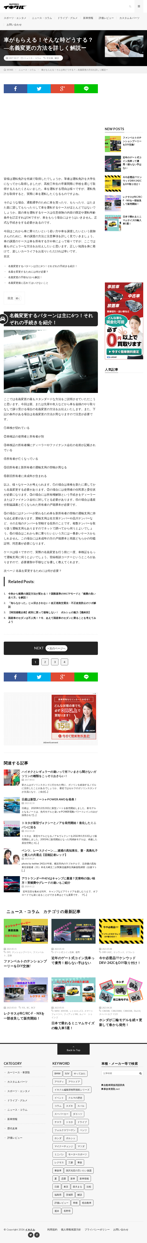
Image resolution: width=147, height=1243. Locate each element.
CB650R (106, 1011)
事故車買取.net (111, 1088)
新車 (72, 1178)
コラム (57, 1105)
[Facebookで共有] (15, 88)
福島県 (57, 1194)
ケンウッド (118, 952)
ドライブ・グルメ (68, 17)
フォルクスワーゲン (64, 1130)
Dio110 (137, 1011)
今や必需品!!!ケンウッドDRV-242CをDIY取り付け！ (132, 180)
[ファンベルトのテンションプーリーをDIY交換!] (113, 144)
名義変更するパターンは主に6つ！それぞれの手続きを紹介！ (42, 266)
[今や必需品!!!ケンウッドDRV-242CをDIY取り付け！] (113, 183)
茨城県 (69, 1194)
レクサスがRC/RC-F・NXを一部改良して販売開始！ (133, 200)
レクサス (59, 1162)
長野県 (67, 1210)
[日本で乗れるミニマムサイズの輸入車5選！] (113, 223)
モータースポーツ (77, 1154)
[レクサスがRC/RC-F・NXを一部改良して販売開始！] (113, 203)
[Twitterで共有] (39, 88)
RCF (33, 1008)
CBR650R (127, 1011)
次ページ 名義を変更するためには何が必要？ (33, 570)
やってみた (80, 1073)
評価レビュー (106, 17)
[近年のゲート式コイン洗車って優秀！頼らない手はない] (113, 164)
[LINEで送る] (86, 88)
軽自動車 (86, 1202)
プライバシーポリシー (97, 1229)
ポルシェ (70, 1138)
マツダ (81, 1146)
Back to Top (73, 1050)
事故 (79, 1162)
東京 (66, 1186)
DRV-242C (107, 952)
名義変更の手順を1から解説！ (25, 277)
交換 (10, 955)
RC (28, 1008)
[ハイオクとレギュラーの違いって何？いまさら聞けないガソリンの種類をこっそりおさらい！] (12, 777)
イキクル (30, 1229)
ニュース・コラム (42, 17)
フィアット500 (71, 1014)
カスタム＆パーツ (129, 17)
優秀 (77, 952)
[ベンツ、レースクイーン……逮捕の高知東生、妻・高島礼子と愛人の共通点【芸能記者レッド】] (12, 856)
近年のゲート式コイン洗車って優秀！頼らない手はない (73, 960)
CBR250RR (116, 1011)
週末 (56, 1210)
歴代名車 (12, 1128)
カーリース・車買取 (18, 1072)
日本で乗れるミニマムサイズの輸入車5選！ (132, 220)
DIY (8, 952)
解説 (57, 58)
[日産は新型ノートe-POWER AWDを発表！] (12, 805)
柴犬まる (77, 1186)
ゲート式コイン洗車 (64, 952)
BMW (57, 1073)
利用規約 (52, 1229)
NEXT (50, 648)
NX (23, 1008)
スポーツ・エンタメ (15, 17)
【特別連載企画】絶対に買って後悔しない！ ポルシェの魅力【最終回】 (49, 612)
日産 (56, 1186)
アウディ (59, 1081)
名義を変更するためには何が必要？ (28, 271)
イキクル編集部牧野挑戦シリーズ (71, 1089)
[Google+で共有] (62, 88)
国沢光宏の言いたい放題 (79, 1170)
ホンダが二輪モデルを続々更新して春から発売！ (120, 1022)
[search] (140, 1073)
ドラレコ (130, 952)
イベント (59, 1097)
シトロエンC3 (76, 1011)
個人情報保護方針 (71, 1229)
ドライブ (82, 1122)
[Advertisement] (51, 129)
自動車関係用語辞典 (114, 1085)
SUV (67, 1073)
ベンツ (83, 1130)
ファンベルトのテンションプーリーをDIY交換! (132, 141)
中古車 (50, 58)
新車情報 (88, 17)
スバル (80, 1105)
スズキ (69, 1105)
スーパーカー (61, 1113)
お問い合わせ (14, 24)
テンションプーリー (21, 952)
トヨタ (69, 1122)
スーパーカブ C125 (108, 1014)
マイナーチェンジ (63, 1146)
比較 (89, 1186)
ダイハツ (77, 1113)
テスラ (57, 1122)
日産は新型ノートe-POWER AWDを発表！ (49, 799)
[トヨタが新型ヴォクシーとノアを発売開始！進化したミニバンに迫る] (12, 829)
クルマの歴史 (75, 1097)
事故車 (57, 1170)
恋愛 (63, 1178)
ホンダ (57, 1138)
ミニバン (59, 1154)
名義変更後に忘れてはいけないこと (28, 282)
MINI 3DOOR (61, 1011)
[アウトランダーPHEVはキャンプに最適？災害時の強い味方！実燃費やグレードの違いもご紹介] (12, 884)
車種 (75, 1202)
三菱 (70, 1162)
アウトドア (74, 1081)
